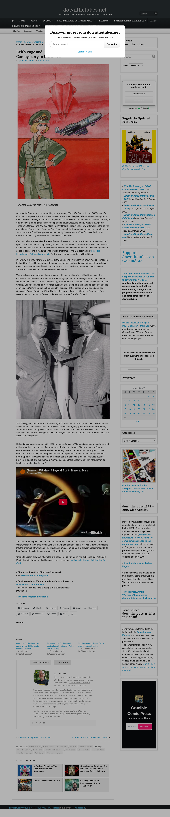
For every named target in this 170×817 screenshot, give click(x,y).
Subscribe (112, 44)
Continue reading (85, 51)
